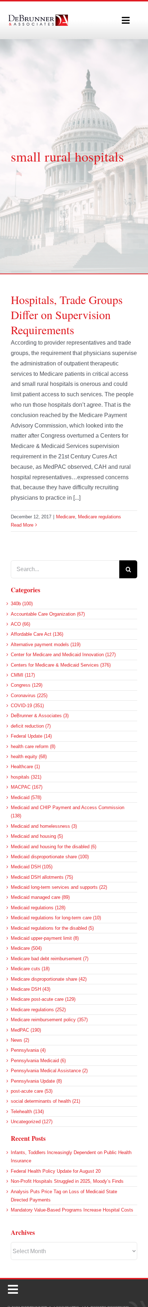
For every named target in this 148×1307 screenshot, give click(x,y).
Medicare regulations (99, 516)
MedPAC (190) (26, 1030)
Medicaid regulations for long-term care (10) (56, 917)
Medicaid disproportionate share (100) (50, 856)
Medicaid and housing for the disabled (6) (53, 846)
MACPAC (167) (26, 787)
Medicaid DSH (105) (31, 866)
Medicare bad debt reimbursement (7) (49, 958)
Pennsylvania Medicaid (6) (38, 1060)
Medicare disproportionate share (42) (49, 979)
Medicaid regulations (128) (38, 907)
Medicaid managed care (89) (40, 897)
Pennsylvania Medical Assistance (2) (49, 1070)
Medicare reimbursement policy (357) (49, 1019)
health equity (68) (29, 756)
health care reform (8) (33, 746)
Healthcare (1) (25, 766)
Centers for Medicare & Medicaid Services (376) (61, 665)
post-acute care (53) (31, 1091)
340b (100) (22, 603)
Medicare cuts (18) (30, 968)
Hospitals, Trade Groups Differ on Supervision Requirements (66, 314)
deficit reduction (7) (31, 726)
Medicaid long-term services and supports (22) (59, 887)
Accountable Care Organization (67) (48, 614)
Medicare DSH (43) (30, 989)
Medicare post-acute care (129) (43, 999)
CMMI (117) (23, 675)
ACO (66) (20, 624)
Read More (22, 525)
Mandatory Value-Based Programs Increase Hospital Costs (72, 1210)
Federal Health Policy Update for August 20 (56, 1171)
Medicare (65, 516)
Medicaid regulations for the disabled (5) (52, 928)
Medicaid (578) (26, 797)
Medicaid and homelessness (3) (44, 826)
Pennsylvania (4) (28, 1050)
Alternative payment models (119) (45, 644)
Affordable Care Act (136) (37, 634)
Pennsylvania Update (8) (36, 1081)
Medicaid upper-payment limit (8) (45, 938)
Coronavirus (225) (29, 695)
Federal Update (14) (31, 736)
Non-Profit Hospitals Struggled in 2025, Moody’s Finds (67, 1181)
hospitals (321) (26, 777)
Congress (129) (26, 685)
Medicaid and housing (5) (37, 836)
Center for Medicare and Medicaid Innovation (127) (63, 654)
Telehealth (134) (27, 1111)
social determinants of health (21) (45, 1101)
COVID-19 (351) (27, 705)
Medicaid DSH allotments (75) (42, 877)
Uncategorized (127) (31, 1121)
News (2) (20, 1040)
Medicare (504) (26, 948)
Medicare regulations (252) (38, 1009)
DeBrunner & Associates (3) (40, 715)
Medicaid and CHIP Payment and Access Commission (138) (67, 811)
